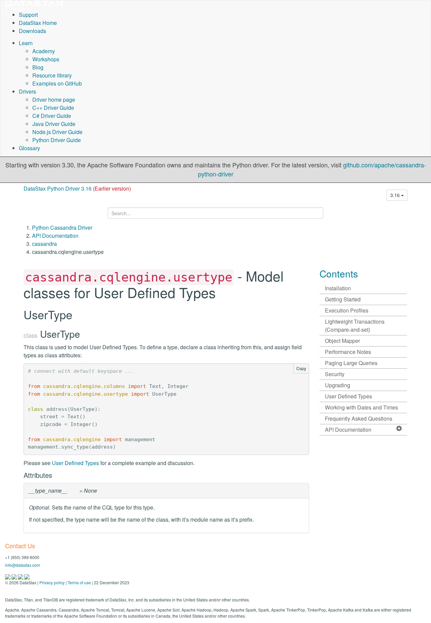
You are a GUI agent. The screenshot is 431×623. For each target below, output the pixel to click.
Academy (43, 51)
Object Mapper (342, 341)
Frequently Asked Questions (358, 418)
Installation (338, 288)
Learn (26, 43)
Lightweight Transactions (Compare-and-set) (355, 325)
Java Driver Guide (53, 124)
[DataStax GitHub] (27, 576)
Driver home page (53, 99)
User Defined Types (75, 463)
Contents (339, 273)
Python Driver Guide (56, 140)
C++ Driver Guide (53, 107)
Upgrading (337, 385)
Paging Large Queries (351, 363)
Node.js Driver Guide (57, 132)
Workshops (45, 59)
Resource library (52, 75)
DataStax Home (38, 23)
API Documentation (55, 235)
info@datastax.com (22, 565)
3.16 (395, 195)
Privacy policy (52, 582)
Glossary (29, 148)
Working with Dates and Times (361, 407)
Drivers (27, 91)
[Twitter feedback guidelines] (21, 576)
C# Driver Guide (51, 116)
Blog (37, 67)
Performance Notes (348, 352)
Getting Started (343, 299)
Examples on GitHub (57, 83)
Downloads (32, 31)
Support (28, 15)
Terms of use (79, 582)
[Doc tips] (14, 576)
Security (334, 374)
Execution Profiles (346, 310)
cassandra (44, 244)
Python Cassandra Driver (62, 227)
